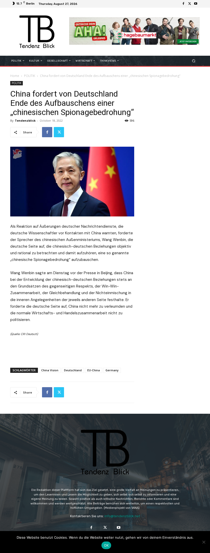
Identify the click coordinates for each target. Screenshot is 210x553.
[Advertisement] (72, 350)
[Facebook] (183, 4)
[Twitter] (189, 4)
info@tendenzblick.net (122, 516)
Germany (112, 370)
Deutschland (73, 370)
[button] (194, 61)
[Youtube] (196, 4)
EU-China (93, 370)
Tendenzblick (25, 120)
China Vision (49, 370)
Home (14, 76)
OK (106, 545)
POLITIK (29, 76)
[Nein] (203, 542)
